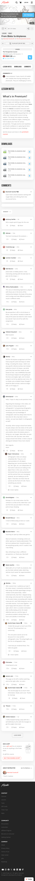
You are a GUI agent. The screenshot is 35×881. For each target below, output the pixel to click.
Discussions (4, 824)
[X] (11, 869)
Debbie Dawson (10, 717)
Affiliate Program (6, 830)
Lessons (3, 800)
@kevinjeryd (9, 396)
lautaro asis (9, 676)
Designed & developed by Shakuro (11, 875)
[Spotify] (14, 869)
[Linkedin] (17, 869)
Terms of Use (5, 851)
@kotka (8, 583)
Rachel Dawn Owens (14, 623)
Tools (2, 803)
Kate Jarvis (9, 309)
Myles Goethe (10, 565)
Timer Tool (4, 810)
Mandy (8, 356)
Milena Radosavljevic (12, 287)
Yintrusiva (9, 662)
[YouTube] (3, 869)
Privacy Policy (5, 848)
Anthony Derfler (11, 219)
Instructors (4, 827)
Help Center (5, 855)
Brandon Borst (10, 531)
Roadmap (4, 862)
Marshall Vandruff (11, 192)
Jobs (2, 858)
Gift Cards (4, 806)
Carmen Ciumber (11, 258)
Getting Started (5, 837)
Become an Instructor (7, 834)
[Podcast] (20, 869)
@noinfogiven (10, 497)
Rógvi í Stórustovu (13, 454)
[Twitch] (23, 869)
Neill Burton (9, 269)
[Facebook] (8, 869)
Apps (2, 813)
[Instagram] (6, 869)
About (3, 845)
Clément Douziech (11, 332)
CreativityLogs (10, 247)
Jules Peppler (10, 346)
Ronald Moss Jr (10, 518)
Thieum (8, 706)
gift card (9, 746)
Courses (3, 796)
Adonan (8, 233)
